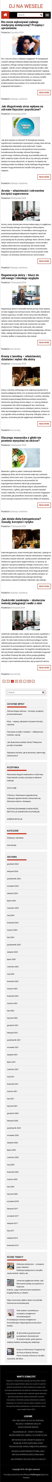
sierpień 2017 (12, 1223)
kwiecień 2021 (12, 1084)
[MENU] (47, 15)
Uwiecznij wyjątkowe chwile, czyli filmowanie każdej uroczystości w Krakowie (30, 1284)
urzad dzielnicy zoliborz (38, 1406)
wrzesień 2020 (13, 1135)
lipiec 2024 (11, 901)
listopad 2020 (12, 1121)
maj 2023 (10, 974)
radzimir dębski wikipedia (32, 1403)
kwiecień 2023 (12, 981)
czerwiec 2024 (13, 908)
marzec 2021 (12, 1091)
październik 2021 (14, 1040)
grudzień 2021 (12, 1025)
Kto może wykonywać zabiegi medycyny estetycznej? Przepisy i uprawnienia (22, 25)
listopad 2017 (12, 1209)
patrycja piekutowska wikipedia (34, 1400)
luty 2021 (10, 1099)
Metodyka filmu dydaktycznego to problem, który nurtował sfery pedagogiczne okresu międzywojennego (28, 1443)
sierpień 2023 (12, 952)
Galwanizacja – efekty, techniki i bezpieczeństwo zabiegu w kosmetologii (28, 1433)
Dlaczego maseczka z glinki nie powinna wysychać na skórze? (21, 439)
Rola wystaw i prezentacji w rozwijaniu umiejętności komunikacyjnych (28, 1313)
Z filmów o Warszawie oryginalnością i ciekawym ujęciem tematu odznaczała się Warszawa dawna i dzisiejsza (23, 798)
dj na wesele (26, 6)
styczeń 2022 (12, 1018)
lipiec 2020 (11, 1150)
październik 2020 (14, 1128)
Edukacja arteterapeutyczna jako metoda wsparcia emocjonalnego (28, 1453)
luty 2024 (10, 937)
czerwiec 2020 (13, 1157)
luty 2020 (10, 1187)
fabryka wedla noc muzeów (29, 1384)
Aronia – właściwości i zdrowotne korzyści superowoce (22, 192)
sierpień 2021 (12, 1055)
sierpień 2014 (12, 1238)
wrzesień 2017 (13, 1216)
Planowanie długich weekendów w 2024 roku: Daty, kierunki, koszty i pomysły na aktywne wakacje (25, 777)
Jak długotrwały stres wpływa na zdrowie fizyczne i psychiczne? (22, 108)
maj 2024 (10, 915)
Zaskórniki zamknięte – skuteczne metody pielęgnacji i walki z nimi (23, 602)
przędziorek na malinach (14, 1403)
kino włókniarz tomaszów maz (32, 1390)
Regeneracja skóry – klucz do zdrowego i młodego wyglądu (20, 276)
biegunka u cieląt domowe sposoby (18, 1381)
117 (29, 681)
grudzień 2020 (12, 1113)
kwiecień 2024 (12, 923)
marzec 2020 (12, 1179)
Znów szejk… (12, 788)
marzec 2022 (12, 1003)
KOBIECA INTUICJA (14, 819)
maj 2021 (10, 1077)
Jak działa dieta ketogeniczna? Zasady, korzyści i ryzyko (21, 520)
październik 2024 (14, 879)
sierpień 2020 (12, 1143)
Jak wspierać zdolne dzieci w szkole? (28, 1459)
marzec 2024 (12, 930)
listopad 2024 (12, 871)
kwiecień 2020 (12, 1172)
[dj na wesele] (5, 14)
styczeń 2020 (12, 1194)
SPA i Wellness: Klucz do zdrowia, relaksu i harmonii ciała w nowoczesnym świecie (28, 1423)
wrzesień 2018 (13, 1201)
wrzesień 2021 (13, 1047)
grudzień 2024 (12, 864)
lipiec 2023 (11, 959)
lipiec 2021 (11, 1062)
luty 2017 (10, 1231)
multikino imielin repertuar (25, 1393)
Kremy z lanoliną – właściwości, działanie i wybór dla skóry (21, 358)
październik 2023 (14, 945)
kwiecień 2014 (12, 1245)
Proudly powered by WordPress (16, 1475)
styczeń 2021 (12, 1106)
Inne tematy (15, 349)
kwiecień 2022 (12, 996)
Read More (44, 92)
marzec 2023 (12, 989)
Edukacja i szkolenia (18, 99)
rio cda (43, 1403)
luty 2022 (10, 1011)
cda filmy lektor (35, 1381)
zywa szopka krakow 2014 (26, 1409)
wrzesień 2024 (13, 886)
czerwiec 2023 (13, 967)
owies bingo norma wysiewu (20, 1397)
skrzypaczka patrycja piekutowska (17, 1406)
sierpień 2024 (12, 893)
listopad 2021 (12, 1033)
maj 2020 (10, 1165)
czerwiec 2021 (13, 1069)
